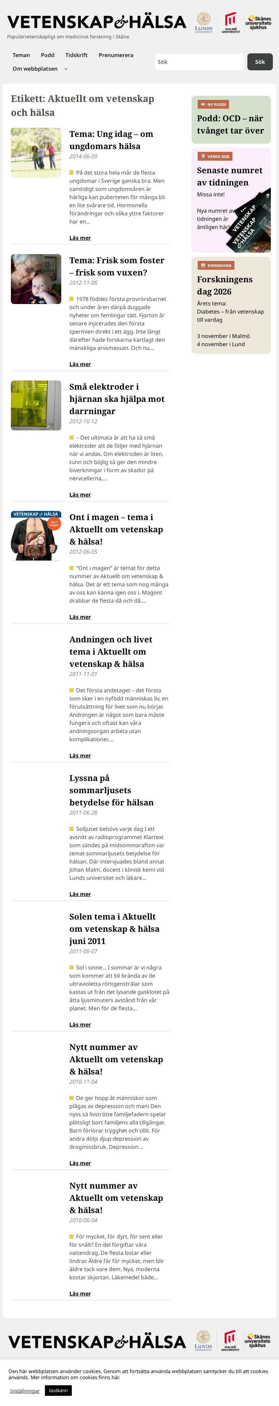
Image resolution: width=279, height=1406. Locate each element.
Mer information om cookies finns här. (75, 1377)
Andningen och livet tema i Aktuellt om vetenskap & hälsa (110, 651)
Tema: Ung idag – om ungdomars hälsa (111, 140)
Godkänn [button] (58, 1390)
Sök (260, 62)
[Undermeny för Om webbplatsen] (66, 68)
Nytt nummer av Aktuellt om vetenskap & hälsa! (116, 1059)
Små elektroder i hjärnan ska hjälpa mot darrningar (117, 398)
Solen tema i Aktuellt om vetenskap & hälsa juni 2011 (114, 928)
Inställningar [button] (25, 1391)
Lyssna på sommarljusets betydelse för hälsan (111, 790)
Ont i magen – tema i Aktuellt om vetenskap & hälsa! (116, 529)
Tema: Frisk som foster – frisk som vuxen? (117, 266)
